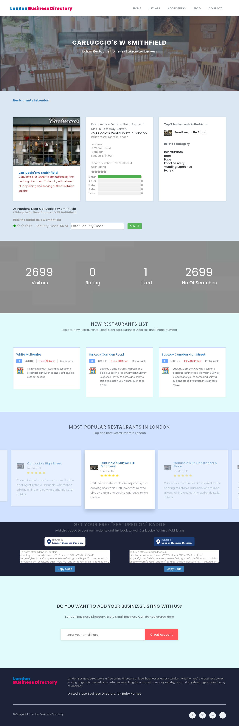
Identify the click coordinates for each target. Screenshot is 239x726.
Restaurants (173, 152)
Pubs (167, 159)
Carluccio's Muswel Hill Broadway (44, 464)
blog (197, 8)
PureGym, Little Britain (190, 132)
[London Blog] (222, 715)
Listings (154, 8)
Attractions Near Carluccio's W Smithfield (44, 209)
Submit (134, 226)
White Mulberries (28, 354)
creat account (161, 634)
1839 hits (102, 361)
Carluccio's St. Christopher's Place (121, 464)
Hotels (169, 170)
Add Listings (177, 8)
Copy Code (65, 569)
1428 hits (29, 361)
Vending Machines (178, 167)
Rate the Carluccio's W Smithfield (37, 220)
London (41, 8)
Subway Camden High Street (183, 354)
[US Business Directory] (212, 715)
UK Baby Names (129, 694)
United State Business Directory (91, 694)
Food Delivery (174, 163)
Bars (167, 155)
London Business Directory (46, 714)
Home (137, 8)
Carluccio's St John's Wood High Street (197, 464)
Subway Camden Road (106, 354)
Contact (215, 8)
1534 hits (175, 361)
